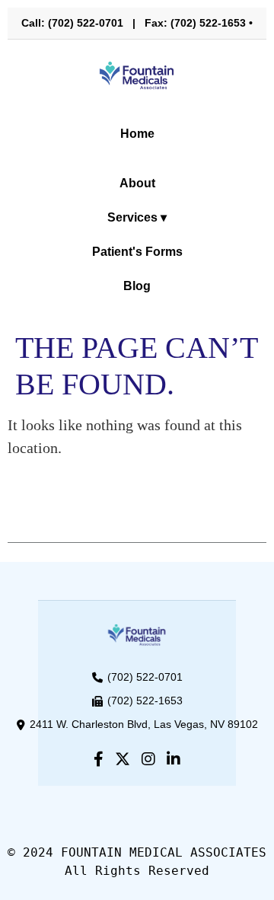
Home (137, 133)
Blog (137, 285)
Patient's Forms (137, 251)
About (137, 183)
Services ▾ (137, 217)
